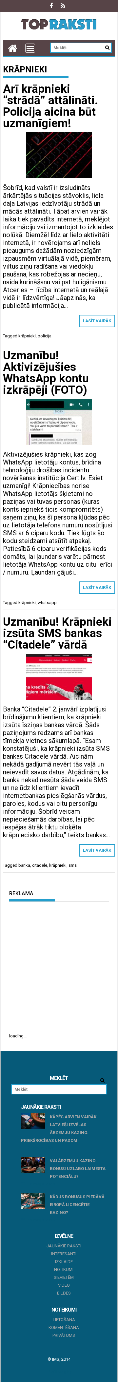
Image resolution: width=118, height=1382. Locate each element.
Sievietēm (64, 1277)
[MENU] (30, 48)
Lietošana (64, 1319)
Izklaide (64, 1261)
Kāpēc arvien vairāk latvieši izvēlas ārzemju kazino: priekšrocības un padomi (59, 1128)
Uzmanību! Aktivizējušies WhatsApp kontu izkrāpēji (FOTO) (46, 373)
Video (64, 1285)
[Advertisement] (59, 967)
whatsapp (47, 602)
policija (44, 335)
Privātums (63, 1335)
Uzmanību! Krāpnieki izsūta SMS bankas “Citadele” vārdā (57, 633)
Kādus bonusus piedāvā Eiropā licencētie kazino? (77, 1204)
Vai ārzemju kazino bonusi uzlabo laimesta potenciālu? (78, 1168)
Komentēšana (64, 1327)
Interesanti (63, 1253)
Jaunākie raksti (64, 1245)
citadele (39, 865)
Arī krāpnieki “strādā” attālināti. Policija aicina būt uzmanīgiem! (50, 106)
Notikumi (63, 1269)
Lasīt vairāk (97, 320)
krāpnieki (27, 335)
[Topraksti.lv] (12, 48)
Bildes (64, 1293)
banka (24, 865)
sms (73, 865)
